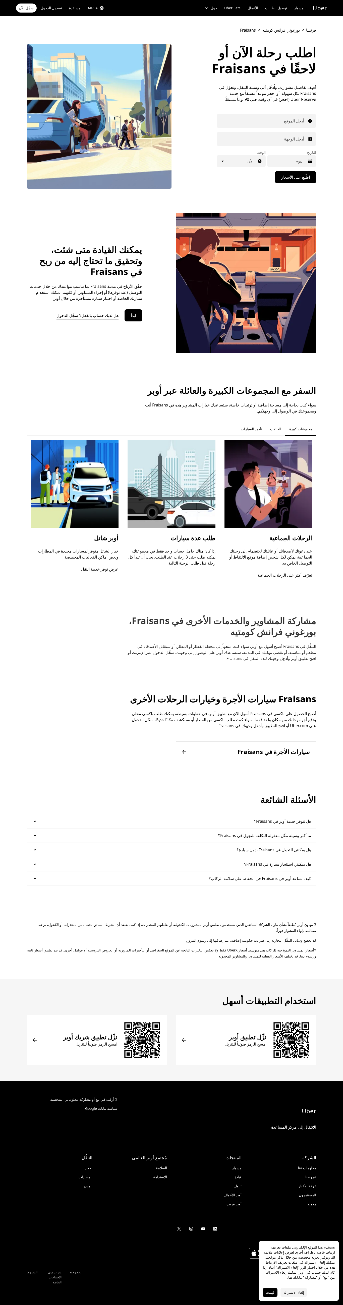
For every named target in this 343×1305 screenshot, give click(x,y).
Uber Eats (232, 8)
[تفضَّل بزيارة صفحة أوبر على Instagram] (191, 1229)
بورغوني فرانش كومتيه (281, 30)
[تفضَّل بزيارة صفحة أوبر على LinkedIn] (215, 1229)
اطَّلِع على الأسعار (295, 177)
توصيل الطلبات (276, 8)
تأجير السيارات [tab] (251, 429)
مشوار (299, 8)
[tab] (233, 429)
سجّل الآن (26, 8)
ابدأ (133, 315)
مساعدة (75, 8)
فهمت (270, 1292)
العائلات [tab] (275, 429)
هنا (290, 1277)
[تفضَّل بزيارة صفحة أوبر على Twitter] (179, 1229)
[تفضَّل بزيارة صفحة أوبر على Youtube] (203, 1229)
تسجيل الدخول (51, 8)
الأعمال (253, 8)
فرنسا (311, 30)
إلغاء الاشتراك (293, 1292)
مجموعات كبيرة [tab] (300, 429)
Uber (320, 8)
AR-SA (93, 8)
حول (214, 8)
